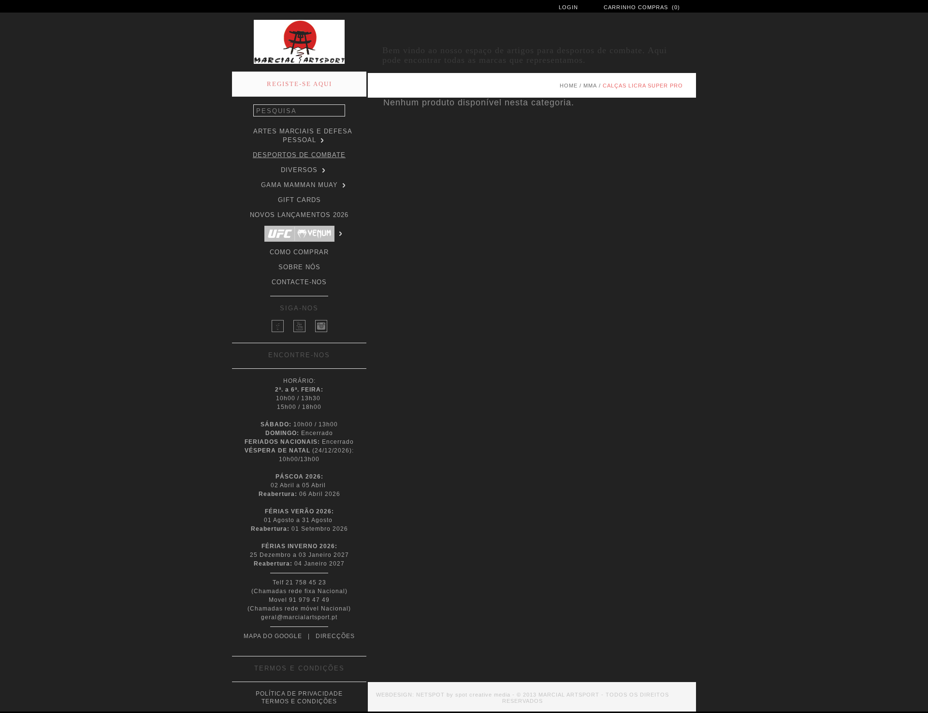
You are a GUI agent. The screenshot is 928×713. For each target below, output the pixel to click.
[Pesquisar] (340, 111)
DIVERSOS (299, 170)
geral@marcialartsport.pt (299, 617)
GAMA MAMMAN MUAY (299, 185)
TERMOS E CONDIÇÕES (299, 701)
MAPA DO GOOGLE (273, 636)
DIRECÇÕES (335, 636)
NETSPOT (430, 695)
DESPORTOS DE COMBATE (299, 155)
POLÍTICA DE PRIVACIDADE (299, 693)
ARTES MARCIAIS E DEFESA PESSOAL (302, 136)
